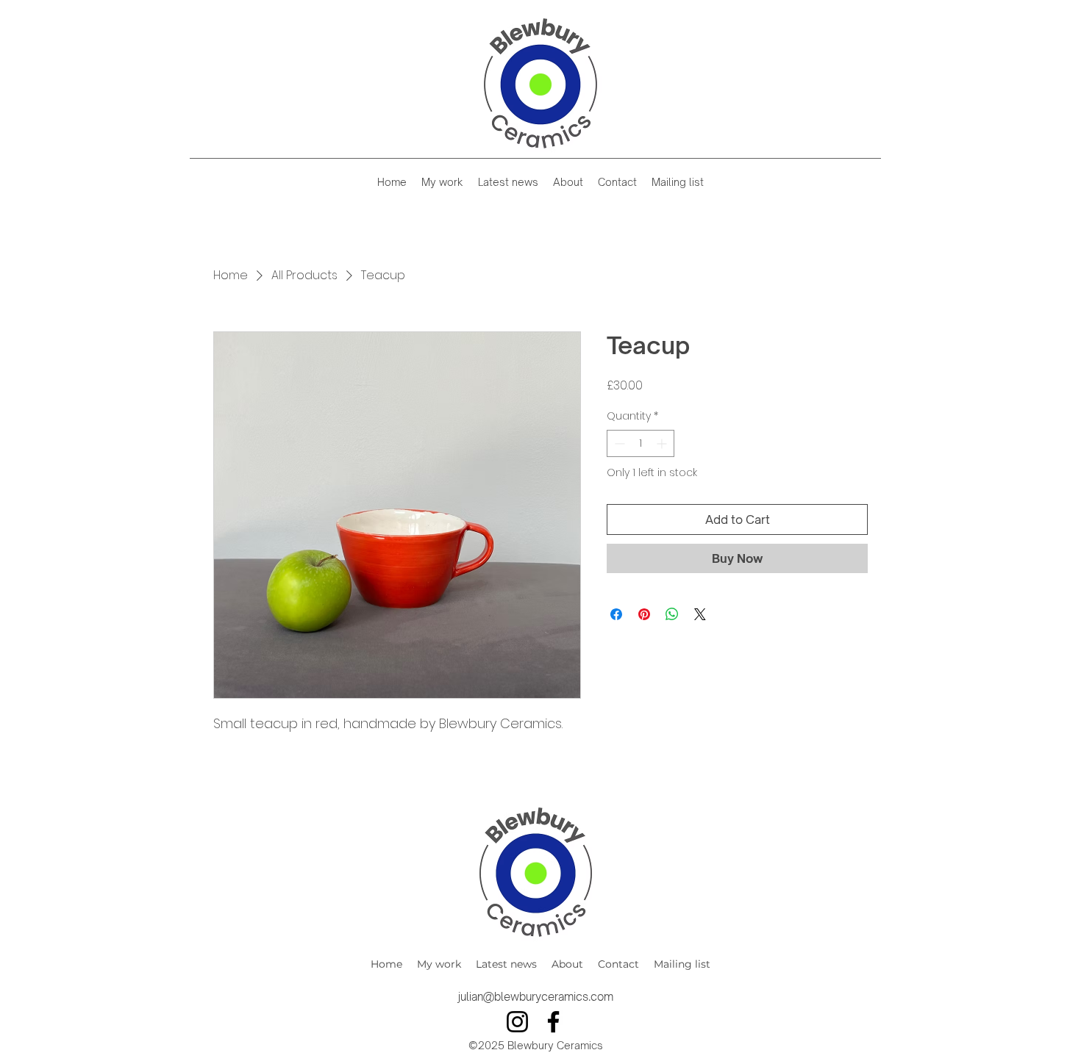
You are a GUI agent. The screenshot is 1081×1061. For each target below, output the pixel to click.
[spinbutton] (640, 443)
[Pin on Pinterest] (644, 614)
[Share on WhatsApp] (672, 614)
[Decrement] (618, 443)
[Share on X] (700, 614)
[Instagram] (517, 1021)
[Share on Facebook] (616, 614)
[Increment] (663, 443)
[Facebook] (553, 1021)
